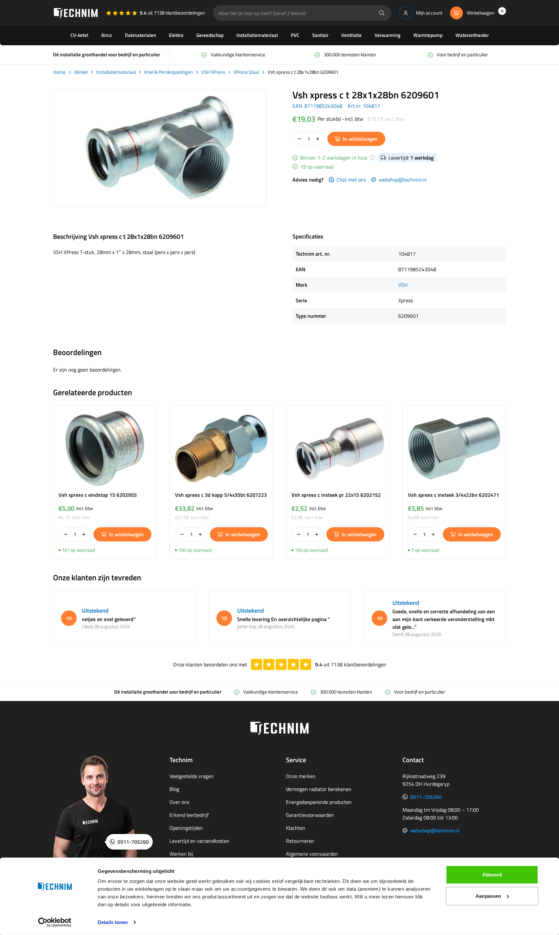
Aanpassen (488, 895)
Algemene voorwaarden (312, 854)
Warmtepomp (428, 35)
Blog (174, 789)
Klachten (295, 828)
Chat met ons (351, 179)
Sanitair (320, 35)
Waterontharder (472, 35)
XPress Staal (246, 72)
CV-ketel (79, 35)
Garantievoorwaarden (310, 815)
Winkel (81, 72)
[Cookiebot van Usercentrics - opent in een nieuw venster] (55, 922)
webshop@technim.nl (403, 179)
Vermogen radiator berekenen (318, 789)
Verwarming (387, 35)
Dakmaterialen (140, 35)
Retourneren (300, 841)
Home (59, 72)
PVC (295, 35)
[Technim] (75, 13)
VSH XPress (213, 72)
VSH (403, 285)
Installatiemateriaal (257, 35)
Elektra (176, 35)
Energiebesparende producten (319, 802)
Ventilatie (351, 35)
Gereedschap (210, 35)
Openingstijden (186, 828)
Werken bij (181, 854)
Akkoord (492, 874)
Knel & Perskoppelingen (168, 72)
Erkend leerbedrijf (189, 815)
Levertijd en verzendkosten (199, 841)
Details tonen (113, 922)
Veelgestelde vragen (192, 776)
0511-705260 (426, 797)
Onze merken (300, 776)
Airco (106, 35)
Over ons (179, 802)
